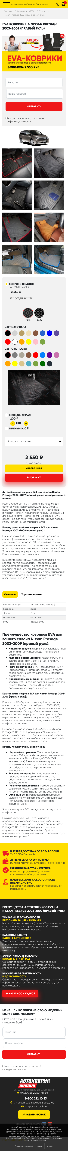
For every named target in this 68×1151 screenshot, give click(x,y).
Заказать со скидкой (20, 993)
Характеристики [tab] (31, 594)
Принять (49, 1146)
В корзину (34, 477)
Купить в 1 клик (34, 468)
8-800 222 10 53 (36, 1098)
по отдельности (21, 298)
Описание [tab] (10, 594)
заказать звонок (34, 1114)
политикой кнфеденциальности (21, 1068)
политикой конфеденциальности (25, 120)
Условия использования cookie (28, 1146)
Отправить (34, 106)
